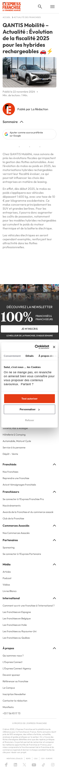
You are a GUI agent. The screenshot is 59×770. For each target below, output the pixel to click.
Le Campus (9, 687)
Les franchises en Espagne (17, 612)
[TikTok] (43, 765)
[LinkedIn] (15, 765)
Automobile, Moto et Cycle (17, 441)
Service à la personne (14, 447)
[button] (40, 7)
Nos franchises (10, 471)
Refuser (29, 420)
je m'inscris (29, 328)
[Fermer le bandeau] (54, 347)
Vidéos (6, 584)
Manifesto (8, 707)
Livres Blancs (9, 591)
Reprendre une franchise (16, 478)
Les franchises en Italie (15, 624)
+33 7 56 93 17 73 (11, 713)
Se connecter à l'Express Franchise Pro (23, 499)
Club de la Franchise (13, 518)
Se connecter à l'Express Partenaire (22, 553)
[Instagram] (53, 765)
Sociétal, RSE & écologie (15, 428)
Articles (7, 571)
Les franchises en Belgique (17, 618)
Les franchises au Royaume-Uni (19, 631)
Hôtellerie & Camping (14, 434)
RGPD (28, 758)
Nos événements (11, 505)
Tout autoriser (29, 398)
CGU (36, 758)
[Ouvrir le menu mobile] (52, 7)
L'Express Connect (12, 662)
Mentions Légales (15, 758)
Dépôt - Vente (10, 453)
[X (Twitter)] (24, 765)
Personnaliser (28, 409)
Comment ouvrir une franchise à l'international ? (29, 605)
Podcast (7, 578)
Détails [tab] (30, 355)
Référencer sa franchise (15, 681)
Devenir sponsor (11, 674)
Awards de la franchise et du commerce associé (28, 512)
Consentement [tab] (12, 355)
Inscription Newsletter (14, 694)
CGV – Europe (46, 758)
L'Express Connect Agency (17, 668)
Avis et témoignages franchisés (19, 484)
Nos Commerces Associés (16, 533)
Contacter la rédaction (15, 700)
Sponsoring (9, 547)
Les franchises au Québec (16, 637)
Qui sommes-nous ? (13, 655)
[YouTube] (33, 765)
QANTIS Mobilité (21, 154)
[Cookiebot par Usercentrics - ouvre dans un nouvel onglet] (36, 347)
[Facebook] (6, 765)
